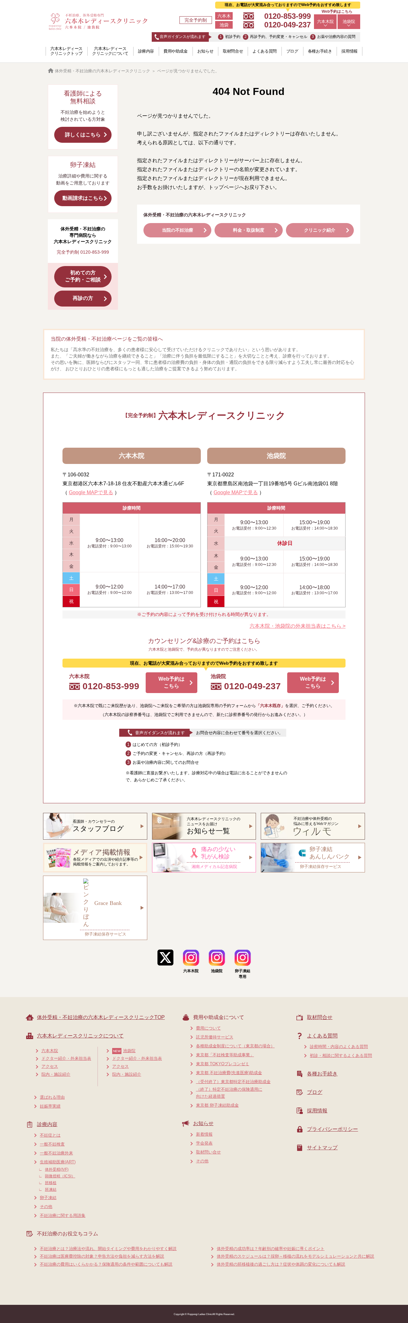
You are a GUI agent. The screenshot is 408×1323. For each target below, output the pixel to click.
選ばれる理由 (52, 1097)
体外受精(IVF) (57, 1169)
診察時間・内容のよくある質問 (339, 1046)
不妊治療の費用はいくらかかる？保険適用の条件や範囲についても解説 (106, 1264)
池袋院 (349, 21)
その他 (46, 1206)
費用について (208, 1028)
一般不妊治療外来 (56, 1153)
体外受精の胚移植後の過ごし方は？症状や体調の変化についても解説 (281, 1264)
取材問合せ (233, 51)
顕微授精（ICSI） (60, 1176)
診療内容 (146, 51)
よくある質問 (264, 51)
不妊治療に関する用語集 (62, 1215)
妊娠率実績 (50, 1106)
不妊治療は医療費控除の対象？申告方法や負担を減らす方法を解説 (102, 1256)
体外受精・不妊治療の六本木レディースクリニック (102, 71)
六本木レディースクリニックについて (110, 51)
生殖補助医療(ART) (58, 1162)
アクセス (49, 1066)
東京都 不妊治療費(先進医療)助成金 (229, 1072)
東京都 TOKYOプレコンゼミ (222, 1063)
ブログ (292, 51)
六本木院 (325, 21)
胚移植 (50, 1183)
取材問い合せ (208, 1152)
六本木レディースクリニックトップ (66, 51)
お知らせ (205, 51)
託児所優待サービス (214, 1037)
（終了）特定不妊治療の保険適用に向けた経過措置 (229, 1093)
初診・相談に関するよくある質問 (341, 1055)
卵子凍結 (48, 1197)
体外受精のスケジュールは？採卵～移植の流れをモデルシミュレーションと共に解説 (295, 1256)
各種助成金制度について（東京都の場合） (235, 1046)
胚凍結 (50, 1189)
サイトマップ (322, 1147)
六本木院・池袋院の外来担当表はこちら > (298, 626)
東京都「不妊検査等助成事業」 (225, 1054)
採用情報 (349, 51)
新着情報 (204, 1134)
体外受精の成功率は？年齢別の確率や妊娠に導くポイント (270, 1248)
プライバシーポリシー (332, 1129)
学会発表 (204, 1143)
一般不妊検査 (52, 1144)
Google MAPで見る (91, 492)
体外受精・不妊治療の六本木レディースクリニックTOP (101, 1017)
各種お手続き (320, 51)
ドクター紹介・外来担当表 (66, 1058)
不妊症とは (50, 1135)
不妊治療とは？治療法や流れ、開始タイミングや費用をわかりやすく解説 (108, 1248)
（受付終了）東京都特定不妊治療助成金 (233, 1081)
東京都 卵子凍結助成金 (217, 1105)
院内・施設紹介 (55, 1074)
